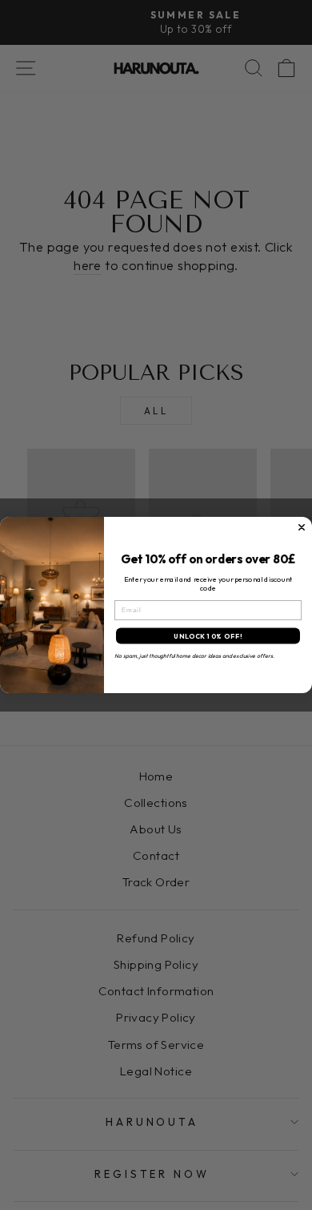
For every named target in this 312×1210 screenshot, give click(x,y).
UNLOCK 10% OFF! (208, 636)
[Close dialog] (301, 527)
